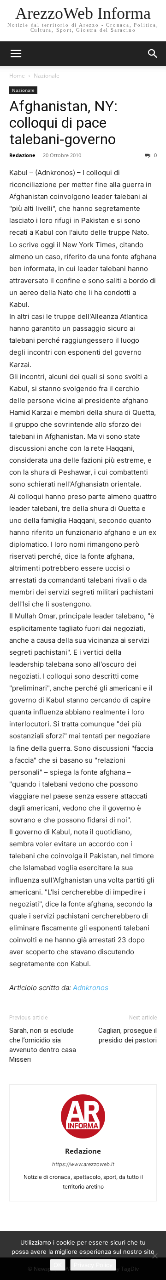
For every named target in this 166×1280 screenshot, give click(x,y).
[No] (154, 1255)
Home (17, 75)
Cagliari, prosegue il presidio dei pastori (127, 1035)
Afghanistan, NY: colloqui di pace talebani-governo (63, 122)
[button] (153, 53)
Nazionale (46, 75)
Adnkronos (90, 987)
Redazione (22, 155)
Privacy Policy (93, 1265)
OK (57, 1265)
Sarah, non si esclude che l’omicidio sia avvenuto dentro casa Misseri (42, 1045)
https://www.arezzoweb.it (83, 1164)
